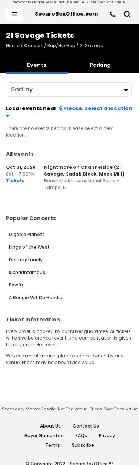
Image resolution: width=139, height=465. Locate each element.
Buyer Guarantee (44, 435)
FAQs (81, 435)
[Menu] (14, 14)
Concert (33, 45)
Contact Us (86, 426)
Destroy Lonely (26, 259)
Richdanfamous (27, 272)
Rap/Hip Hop (61, 45)
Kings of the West (29, 247)
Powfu (16, 285)
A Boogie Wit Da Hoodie (35, 297)
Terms (52, 445)
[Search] (127, 14)
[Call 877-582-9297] (113, 14)
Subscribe (83, 445)
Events (36, 65)
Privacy (107, 435)
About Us (50, 426)
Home (13, 45)
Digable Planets (27, 234)
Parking (100, 65)
